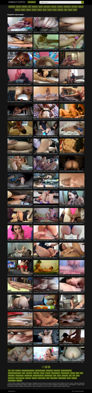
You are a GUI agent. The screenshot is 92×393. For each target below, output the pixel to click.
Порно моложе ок (65, 373)
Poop (70, 375)
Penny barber (11, 375)
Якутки (44, 9)
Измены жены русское (38, 375)
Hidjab (23, 373)
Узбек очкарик (54, 378)
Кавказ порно (16, 2)
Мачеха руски (49, 370)
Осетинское (74, 6)
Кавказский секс (11, 391)
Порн (13, 370)
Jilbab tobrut (36, 373)
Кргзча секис (11, 378)
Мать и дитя (57, 370)
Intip (9, 370)
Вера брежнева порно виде (14, 373)
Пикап (54, 375)
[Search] (82, 2)
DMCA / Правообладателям (78, 391)
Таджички (34, 9)
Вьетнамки (60, 9)
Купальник (74, 378)
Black (48, 378)
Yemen (77, 375)
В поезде (72, 373)
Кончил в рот (29, 373)
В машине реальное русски (28, 370)
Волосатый (19, 380)
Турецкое (18, 6)
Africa (81, 373)
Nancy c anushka (41, 378)
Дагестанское (47, 6)
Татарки (49, 9)
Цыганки (40, 6)
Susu (74, 375)
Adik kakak (34, 378)
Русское (54, 9)
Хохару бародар (62, 378)
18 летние (48, 373)
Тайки (65, 9)
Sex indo (42, 373)
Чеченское (54, 6)
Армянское (24, 6)
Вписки (75, 9)
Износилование (11, 380)
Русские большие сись (66, 370)
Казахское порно (19, 375)
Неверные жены (28, 375)
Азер (29, 6)
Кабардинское (67, 6)
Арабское (81, 6)
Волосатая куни (48, 375)
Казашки (23, 9)
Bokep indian (65, 375)
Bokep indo (28, 378)
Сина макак (18, 370)
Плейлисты (32, 2)
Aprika (77, 373)
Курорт (69, 378)
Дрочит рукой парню (40, 370)
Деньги (59, 375)
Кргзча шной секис (20, 378)
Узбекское (17, 9)
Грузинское (34, 6)
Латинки (70, 9)
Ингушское (60, 6)
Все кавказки (12, 6)
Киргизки (28, 9)
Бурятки (39, 9)
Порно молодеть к (55, 373)
